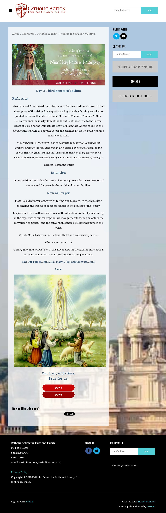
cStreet (151, 506)
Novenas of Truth (47, 33)
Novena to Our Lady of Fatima (78, 33)
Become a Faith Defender (135, 96)
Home (15, 33)
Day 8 (58, 387)
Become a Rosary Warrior (135, 67)
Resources (28, 33)
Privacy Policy (19, 472)
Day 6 (58, 394)
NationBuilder (146, 501)
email (29, 501)
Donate (135, 81)
